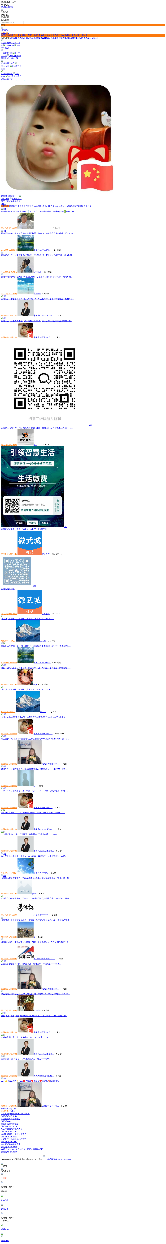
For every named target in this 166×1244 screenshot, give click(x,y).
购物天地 (38, 38)
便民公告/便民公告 (9, 554)
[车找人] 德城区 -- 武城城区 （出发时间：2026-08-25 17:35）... (27, 619)
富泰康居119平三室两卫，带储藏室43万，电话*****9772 (25, 1059)
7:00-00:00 (9, 45)
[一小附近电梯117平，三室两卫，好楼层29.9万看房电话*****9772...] (3, 832)
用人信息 (34, 35)
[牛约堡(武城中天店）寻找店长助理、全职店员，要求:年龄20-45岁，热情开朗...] (2, 274)
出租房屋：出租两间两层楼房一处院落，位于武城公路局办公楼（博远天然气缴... (35, 920)
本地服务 (50, 35)
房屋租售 (42, 35)
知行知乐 (37, 272)
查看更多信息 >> (8, 1109)
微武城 (18, 1159)
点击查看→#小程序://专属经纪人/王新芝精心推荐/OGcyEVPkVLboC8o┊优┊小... (35, 739)
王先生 (43, 641)
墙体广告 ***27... (41, 873)
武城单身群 (8, 589)
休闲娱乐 (21, 38)
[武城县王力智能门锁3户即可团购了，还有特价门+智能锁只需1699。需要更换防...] (3, 643)
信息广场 (59, 35)
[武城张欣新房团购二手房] (2, 40)
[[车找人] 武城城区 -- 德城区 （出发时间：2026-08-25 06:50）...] (2, 687)
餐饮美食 (13, 38)
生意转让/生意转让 (9, 873)
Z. (34, 937)
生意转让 (75, 35)
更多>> (95, 38)
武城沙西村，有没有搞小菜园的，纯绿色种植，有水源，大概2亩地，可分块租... (37, 255)
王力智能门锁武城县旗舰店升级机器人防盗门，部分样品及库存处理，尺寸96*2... (37, 233)
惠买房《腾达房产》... (43, 337)
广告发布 (67, 35)
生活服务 (46, 38)
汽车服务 (54, 38)
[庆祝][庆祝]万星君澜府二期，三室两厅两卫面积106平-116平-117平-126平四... (34, 717)
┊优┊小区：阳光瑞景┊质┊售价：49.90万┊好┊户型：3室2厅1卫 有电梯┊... (35, 791)
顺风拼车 (26, 35)
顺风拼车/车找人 (8, 641)
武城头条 (17, 35)
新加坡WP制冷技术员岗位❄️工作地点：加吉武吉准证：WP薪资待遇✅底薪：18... (38, 211)
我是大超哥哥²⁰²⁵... (41, 915)
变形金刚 (37, 294)
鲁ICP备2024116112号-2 (32, 1159)
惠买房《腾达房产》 (9, 196)
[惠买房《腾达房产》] (58, 194)
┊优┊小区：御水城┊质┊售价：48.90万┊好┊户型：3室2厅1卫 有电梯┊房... (36, 321)
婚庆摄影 (71, 38)
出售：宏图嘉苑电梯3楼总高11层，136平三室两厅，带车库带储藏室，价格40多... (37, 299)
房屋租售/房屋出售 (9, 315)
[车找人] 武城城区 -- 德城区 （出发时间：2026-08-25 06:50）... (27, 689)
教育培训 (79, 38)
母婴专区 (63, 38)
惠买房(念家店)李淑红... (44, 315)
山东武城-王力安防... (42, 250)
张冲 (35, 445)
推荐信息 (5, 206)
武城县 (4, 7)
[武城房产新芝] (2, 71)
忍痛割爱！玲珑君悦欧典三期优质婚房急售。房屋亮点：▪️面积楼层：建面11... (35, 769)
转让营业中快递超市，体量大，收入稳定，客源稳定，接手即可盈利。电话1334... (35, 856)
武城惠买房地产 (8, 63)
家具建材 (87, 38)
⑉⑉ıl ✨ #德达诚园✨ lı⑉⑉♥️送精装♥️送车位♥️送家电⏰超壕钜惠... (30, 1081)
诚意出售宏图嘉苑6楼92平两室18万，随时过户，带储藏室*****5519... (31, 964)
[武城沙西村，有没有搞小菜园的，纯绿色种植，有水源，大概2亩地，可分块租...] (2, 253)
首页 (3, 35)
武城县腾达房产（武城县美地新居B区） (11, 201)
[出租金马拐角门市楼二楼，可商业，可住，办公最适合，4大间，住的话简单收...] (2, 940)
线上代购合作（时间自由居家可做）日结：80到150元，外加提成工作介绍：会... (37, 428)
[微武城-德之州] (2, 10)
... (42, 228)
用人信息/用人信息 (9, 228)
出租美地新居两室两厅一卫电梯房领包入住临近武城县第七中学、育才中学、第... (35, 878)
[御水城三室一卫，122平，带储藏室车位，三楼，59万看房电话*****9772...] (3, 810)
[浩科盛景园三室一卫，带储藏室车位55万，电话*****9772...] (3, 1035)
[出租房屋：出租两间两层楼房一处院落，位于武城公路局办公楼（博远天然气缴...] (2, 918)
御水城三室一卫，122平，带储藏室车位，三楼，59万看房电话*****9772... (33, 813)
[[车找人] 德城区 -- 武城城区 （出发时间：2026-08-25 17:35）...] (2, 616)
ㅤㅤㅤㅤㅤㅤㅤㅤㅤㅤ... (34, 786)
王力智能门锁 (7, 53)
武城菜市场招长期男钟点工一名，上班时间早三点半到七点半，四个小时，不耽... (35, 898)
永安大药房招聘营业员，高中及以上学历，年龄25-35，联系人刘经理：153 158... (35, 994)
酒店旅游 (30, 38)
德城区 (10, 7)
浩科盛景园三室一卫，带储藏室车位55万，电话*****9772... (26, 1037)
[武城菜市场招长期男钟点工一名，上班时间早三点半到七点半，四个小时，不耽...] (2, 896)
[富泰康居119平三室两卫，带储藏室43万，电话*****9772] (3, 1057)
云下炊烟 (37, 1010)
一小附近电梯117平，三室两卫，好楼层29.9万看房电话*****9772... (29, 834)
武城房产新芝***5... (50, 764)
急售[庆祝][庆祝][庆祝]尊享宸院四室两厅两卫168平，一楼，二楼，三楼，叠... (34, 1016)
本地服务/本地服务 (9, 250)
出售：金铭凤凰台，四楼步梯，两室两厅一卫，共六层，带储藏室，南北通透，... (35, 668)
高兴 (35, 684)
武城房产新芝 (7, 74)
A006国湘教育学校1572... (44, 959)
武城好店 (9, 35)
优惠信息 (83, 35)
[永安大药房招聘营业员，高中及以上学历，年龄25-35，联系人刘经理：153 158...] (2, 991)
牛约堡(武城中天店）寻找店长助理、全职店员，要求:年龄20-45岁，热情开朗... (36, 277)
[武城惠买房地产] (2, 61)
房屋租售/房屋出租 (9, 684)
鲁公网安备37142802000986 (59, 1159)
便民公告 (87, 206)
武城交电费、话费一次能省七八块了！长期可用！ (24, 529)
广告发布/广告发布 (9, 272)
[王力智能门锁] (2, 51)
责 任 (34, 893)
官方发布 (46, 554)
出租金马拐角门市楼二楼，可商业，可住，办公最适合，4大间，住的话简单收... (35, 942)
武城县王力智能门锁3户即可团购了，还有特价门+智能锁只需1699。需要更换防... (36, 646)
